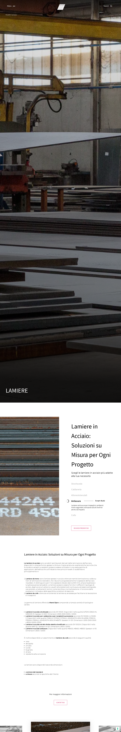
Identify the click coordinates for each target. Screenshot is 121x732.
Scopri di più (86, 506)
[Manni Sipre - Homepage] (61, 7)
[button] (11, 6)
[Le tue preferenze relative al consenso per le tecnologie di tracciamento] (117, 728)
